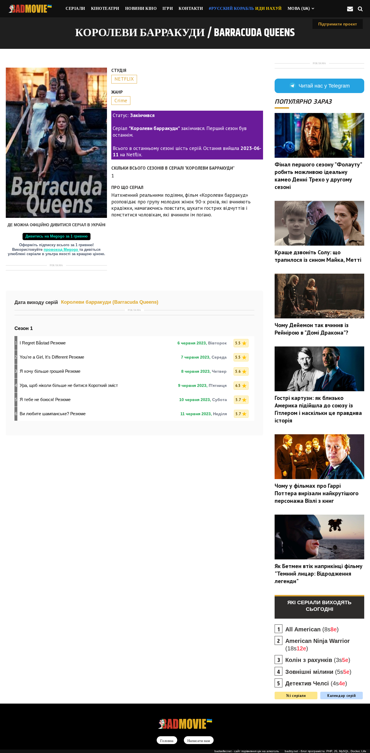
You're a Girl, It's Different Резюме (52, 357)
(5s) (318, 672)
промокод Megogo (61, 250)
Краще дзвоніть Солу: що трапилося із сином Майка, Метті (318, 256)
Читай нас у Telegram (324, 86)
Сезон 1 (23, 328)
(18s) (317, 645)
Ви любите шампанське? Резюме (53, 413)
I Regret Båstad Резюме (43, 342)
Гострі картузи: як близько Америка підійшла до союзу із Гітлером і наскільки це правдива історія (318, 409)
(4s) (316, 683)
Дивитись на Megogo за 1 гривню (56, 236)
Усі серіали (296, 695)
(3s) (317, 660)
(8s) (312, 629)
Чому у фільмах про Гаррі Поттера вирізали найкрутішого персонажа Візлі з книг (316, 493)
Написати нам (198, 740)
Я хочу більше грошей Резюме (50, 371)
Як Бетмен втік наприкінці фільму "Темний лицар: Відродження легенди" (318, 573)
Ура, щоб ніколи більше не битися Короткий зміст (69, 385)
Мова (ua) (299, 8)
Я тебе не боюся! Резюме (45, 399)
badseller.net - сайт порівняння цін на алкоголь (246, 751)
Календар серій (341, 695)
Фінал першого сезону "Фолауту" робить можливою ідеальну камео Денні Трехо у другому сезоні (318, 176)
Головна (166, 740)
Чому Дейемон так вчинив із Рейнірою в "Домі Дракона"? (312, 328)
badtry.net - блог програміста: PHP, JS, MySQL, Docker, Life (325, 751)
